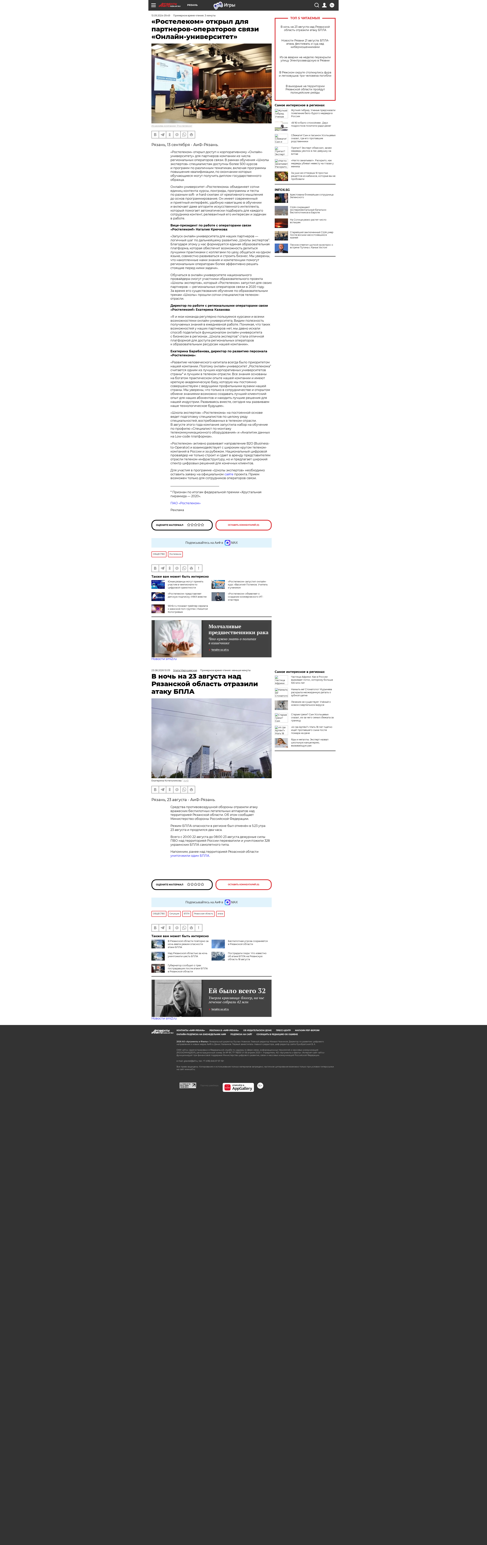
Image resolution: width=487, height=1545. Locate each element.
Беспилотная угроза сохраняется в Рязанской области (248, 943)
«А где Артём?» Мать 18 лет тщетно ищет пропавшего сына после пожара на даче (311, 730)
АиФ (186, 780)
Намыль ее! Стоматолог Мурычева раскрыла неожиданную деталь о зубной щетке (311, 692)
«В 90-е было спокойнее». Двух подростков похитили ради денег (311, 124)
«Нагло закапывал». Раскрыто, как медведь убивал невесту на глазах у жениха (312, 163)
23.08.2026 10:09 (160, 670)
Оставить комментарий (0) (243, 525)
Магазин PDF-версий (307, 1030)
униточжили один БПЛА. (190, 855)
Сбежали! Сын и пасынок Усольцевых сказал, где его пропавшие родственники (313, 138)
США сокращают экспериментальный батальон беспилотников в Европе (308, 210)
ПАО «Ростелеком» (185, 503)
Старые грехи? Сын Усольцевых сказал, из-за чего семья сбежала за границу (312, 717)
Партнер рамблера (209, 1085)
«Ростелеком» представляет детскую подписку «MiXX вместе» (187, 595)
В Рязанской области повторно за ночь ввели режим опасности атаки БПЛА (188, 944)
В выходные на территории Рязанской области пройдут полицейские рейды (305, 89)
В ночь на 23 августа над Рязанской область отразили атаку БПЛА (305, 28)
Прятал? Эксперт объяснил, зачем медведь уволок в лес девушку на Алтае (311, 150)
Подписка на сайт (241, 1034)
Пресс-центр (283, 1030)
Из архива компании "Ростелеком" (171, 125)
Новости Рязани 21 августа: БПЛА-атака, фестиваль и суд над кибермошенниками (305, 44)
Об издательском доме (257, 1030)
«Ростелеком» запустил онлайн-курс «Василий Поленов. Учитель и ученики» (248, 584)
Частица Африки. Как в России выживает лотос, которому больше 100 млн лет (312, 679)
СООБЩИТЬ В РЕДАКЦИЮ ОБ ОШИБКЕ (277, 1034)
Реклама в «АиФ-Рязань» (224, 1030)
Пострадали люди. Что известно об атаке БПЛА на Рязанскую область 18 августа (247, 956)
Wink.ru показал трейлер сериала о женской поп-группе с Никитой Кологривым (188, 608)
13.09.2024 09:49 (160, 15)
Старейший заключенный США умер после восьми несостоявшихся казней (311, 235)
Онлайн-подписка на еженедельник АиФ (201, 1034)
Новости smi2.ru (164, 659)
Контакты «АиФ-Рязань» (191, 1030)
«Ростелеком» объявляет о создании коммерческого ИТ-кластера (245, 596)
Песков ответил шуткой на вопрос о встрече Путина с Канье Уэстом (311, 246)
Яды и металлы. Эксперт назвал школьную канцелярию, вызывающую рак (310, 742)
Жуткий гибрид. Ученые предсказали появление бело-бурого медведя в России (313, 113)
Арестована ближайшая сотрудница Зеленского (311, 196)
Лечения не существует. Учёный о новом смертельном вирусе (311, 703)
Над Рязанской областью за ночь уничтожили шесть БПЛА (187, 955)
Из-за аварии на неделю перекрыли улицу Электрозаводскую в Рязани (305, 59)
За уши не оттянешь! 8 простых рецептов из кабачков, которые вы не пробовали (313, 175)
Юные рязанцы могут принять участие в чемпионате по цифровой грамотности (185, 584)
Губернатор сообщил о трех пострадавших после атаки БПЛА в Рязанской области (188, 968)
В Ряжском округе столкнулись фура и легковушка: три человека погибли (305, 74)
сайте (228, 474)
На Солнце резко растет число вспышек (308, 221)
